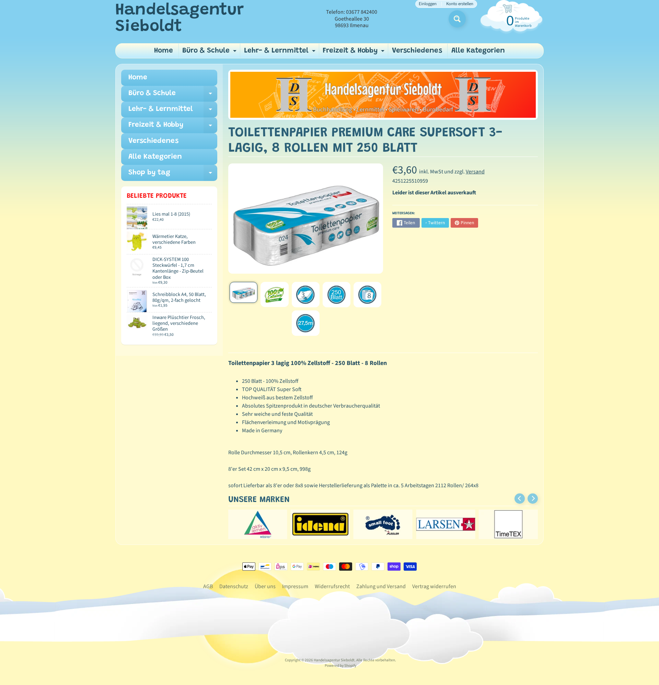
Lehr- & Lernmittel (280, 52)
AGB (208, 586)
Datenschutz (233, 586)
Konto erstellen (459, 4)
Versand (475, 171)
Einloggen (428, 4)
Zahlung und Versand (381, 586)
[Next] (533, 498)
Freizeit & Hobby (354, 52)
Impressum (295, 586)
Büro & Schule (210, 52)
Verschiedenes (417, 51)
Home (163, 51)
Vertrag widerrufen (434, 586)
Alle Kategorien (478, 51)
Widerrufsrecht (332, 586)
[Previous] (520, 498)
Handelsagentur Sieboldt (179, 18)
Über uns (265, 586)
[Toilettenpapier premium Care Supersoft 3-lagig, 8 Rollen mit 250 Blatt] (243, 292)
